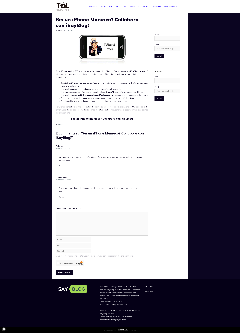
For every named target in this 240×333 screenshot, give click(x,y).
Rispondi (61, 166)
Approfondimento (170, 6)
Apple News (93, 6)
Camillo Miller (61, 177)
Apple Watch (134, 6)
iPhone (103, 6)
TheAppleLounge (107, 286)
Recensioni (157, 6)
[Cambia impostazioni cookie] (4, 329)
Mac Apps (146, 6)
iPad (117, 6)
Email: (156, 45)
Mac (110, 6)
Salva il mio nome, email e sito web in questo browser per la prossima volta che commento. (95, 256)
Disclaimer (148, 292)
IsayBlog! (61, 124)
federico (59, 146)
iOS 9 (124, 6)
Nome (156, 34)
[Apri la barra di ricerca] (181, 6)
